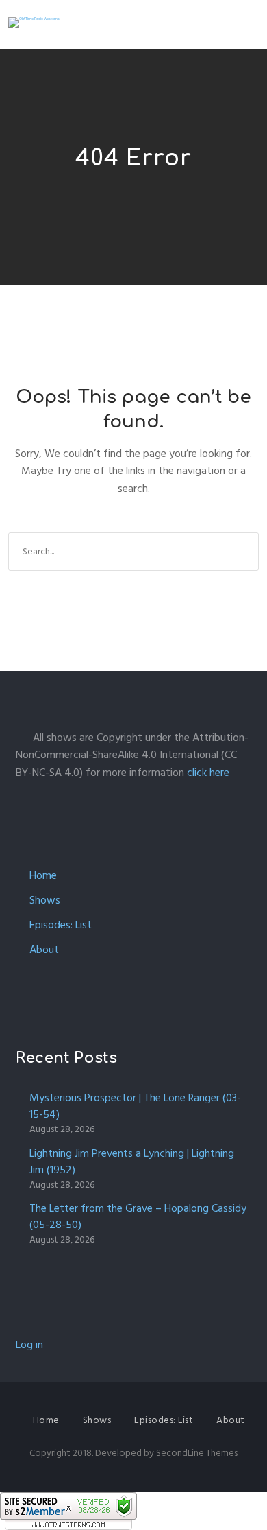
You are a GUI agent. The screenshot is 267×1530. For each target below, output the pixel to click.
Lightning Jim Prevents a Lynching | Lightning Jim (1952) (131, 1161)
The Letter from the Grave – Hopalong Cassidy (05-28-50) (137, 1216)
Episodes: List (60, 925)
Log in (29, 1345)
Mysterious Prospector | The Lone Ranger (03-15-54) (135, 1106)
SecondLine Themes (197, 1453)
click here (208, 772)
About (44, 949)
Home (43, 875)
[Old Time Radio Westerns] (34, 22)
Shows (44, 900)
